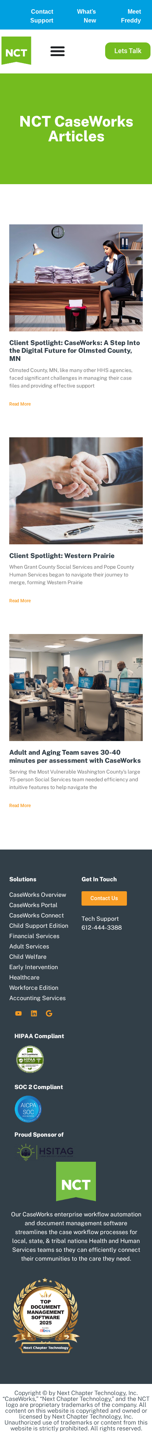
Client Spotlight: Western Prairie (61, 555)
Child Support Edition (38, 925)
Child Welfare (27, 956)
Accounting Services (37, 998)
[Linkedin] (34, 1013)
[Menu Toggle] (57, 51)
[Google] (49, 1013)
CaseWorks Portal (33, 905)
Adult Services (29, 946)
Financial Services (34, 936)
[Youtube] (18, 1013)
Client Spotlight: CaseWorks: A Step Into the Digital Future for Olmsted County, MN (74, 350)
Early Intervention (33, 967)
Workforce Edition (33, 987)
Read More (20, 404)
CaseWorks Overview (37, 894)
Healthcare (24, 977)
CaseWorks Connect (36, 915)
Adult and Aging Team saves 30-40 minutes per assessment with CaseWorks (75, 756)
